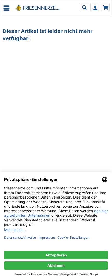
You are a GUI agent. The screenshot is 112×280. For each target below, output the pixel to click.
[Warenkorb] (105, 7)
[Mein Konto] (94, 7)
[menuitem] (6, 8)
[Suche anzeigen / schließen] (84, 7)
